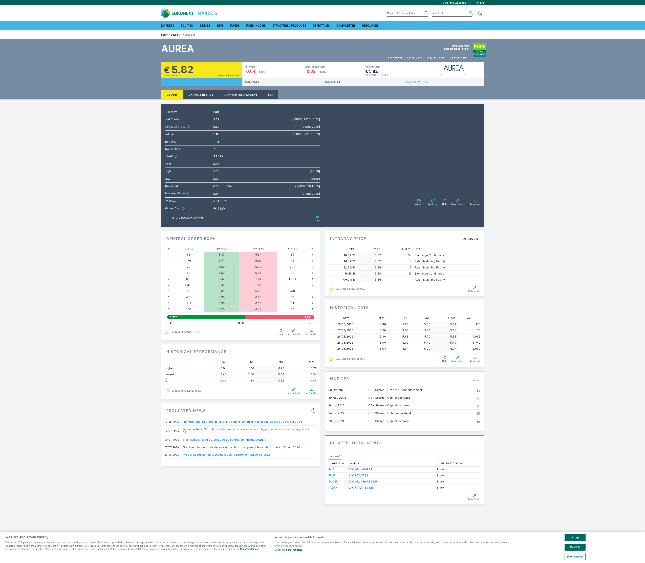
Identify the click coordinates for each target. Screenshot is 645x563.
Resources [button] (370, 25)
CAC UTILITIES (358, 475)
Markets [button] (167, 25)
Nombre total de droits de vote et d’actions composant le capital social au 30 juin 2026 (241, 447)
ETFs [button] (220, 25)
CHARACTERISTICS (200, 94)
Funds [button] (235, 25)
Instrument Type (448, 463)
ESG (270, 94)
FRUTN (333, 487)
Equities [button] (187, 25)
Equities (175, 34)
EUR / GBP (454, 57)
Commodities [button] (346, 25)
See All (312, 413)
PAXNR (333, 481)
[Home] (189, 13)
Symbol (335, 463)
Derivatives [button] (321, 25)
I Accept (575, 537)
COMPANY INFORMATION (240, 94)
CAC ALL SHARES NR (362, 481)
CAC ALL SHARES (360, 469)
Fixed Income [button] (256, 25)
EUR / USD (432, 57)
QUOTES (172, 94)
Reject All (575, 547)
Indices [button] (205, 25)
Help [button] (281, 334)
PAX (331, 469)
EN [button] (481, 2)
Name (353, 463)
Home (164, 34)
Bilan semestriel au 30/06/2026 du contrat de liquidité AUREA (224, 439)
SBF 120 (411, 57)
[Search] (426, 13)
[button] (188, 126)
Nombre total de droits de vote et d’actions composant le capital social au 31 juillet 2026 (242, 421)
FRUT (332, 475)
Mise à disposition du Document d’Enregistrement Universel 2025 (226, 454)
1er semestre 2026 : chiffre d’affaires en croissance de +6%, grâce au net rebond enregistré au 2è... (246, 431)
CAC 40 (392, 57)
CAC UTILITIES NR (360, 487)
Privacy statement (249, 549)
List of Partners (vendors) (288, 549)
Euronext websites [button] (455, 2)
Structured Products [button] (289, 25)
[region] (322, 547)
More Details (294, 334)
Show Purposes (575, 556)
